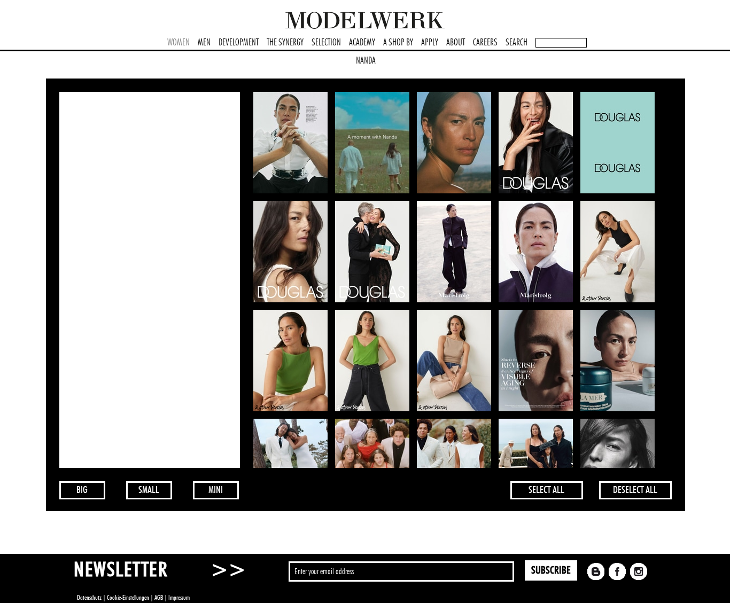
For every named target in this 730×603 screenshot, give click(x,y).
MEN (204, 43)
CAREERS (485, 43)
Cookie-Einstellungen (128, 597)
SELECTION (326, 43)
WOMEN (178, 43)
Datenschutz (89, 597)
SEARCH (516, 43)
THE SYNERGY (285, 43)
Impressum (179, 597)
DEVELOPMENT (239, 43)
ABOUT (455, 43)
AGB (158, 597)
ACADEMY (362, 43)
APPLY (429, 43)
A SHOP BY (398, 43)
